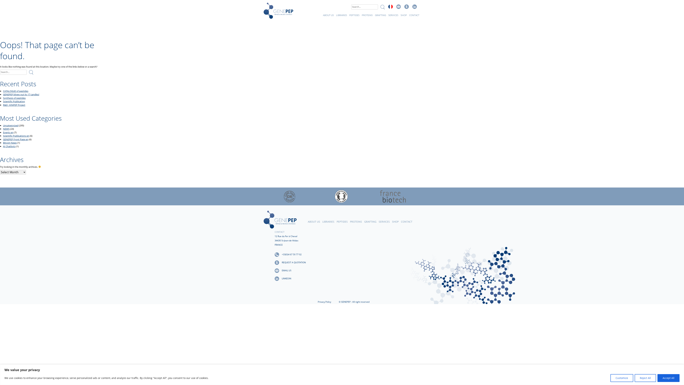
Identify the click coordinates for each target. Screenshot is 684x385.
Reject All (645, 378)
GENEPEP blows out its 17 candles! (21, 94)
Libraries (341, 15)
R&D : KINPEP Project (14, 105)
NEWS (6, 128)
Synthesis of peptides (14, 98)
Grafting (380, 15)
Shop (404, 15)
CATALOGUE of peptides (15, 91)
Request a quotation (294, 262)
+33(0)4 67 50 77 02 (292, 254)
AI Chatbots (9, 146)
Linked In (414, 6)
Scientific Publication (14, 101)
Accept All (668, 378)
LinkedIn (286, 278)
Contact (414, 15)
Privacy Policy (324, 301)
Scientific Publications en (16, 135)
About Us (328, 15)
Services (393, 15)
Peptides (354, 15)
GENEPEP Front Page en (15, 139)
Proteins (367, 15)
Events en (8, 132)
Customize (622, 378)
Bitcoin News (10, 142)
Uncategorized (10, 125)
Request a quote (406, 6)
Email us (398, 6)
